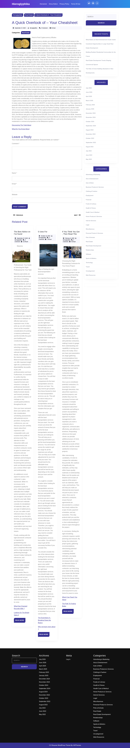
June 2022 (89, 155)
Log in (68, 659)
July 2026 (89, 88)
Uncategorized (90, 271)
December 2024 (91, 113)
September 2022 (91, 142)
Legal (87, 225)
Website (14, 194)
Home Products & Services (94, 216)
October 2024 (90, 121)
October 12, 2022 (45, 236)
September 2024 (91, 125)
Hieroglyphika (21, 3)
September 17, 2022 (20, 28)
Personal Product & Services (94, 233)
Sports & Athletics (91, 258)
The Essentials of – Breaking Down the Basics (44, 620)
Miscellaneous (90, 229)
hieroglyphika (33, 28)
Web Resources (90, 275)
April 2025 (89, 96)
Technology (89, 262)
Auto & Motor (90, 183)
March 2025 (89, 100)
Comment (15, 143)
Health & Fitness (91, 208)
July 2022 (89, 151)
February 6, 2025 (69, 238)
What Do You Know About (20, 129)
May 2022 (89, 159)
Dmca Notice (53, 4)
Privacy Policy (64, 4)
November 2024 (91, 117)
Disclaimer (43, 4)
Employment (89, 195)
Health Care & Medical (92, 212)
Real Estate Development (93, 246)
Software (88, 254)
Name (14, 173)
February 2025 (90, 104)
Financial (88, 199)
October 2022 (90, 138)
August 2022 (89, 146)
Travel (88, 267)
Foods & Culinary (91, 204)
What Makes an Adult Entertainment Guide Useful (101, 39)
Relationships (90, 250)
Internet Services (91, 220)
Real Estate (29, 15)
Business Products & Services (95, 187)
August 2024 (89, 130)
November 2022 (91, 134)
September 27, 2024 (22, 238)
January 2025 (90, 109)
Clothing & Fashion (91, 191)
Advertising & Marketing (93, 174)
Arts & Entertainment (92, 178)
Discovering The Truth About (21, 125)
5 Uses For (42, 232)
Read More (20, 621)
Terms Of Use (75, 4)
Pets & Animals (90, 237)
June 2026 (89, 92)
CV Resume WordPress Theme (59, 745)
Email (14, 184)
